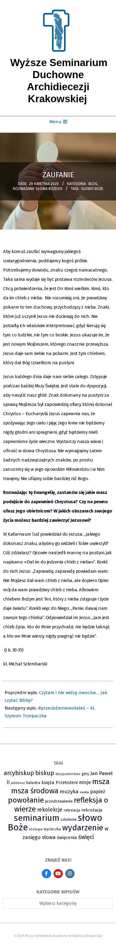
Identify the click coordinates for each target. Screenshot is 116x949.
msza (101, 781)
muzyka (69, 791)
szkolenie (69, 819)
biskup (44, 773)
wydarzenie (82, 828)
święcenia (67, 837)
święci (86, 837)
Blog (92, 184)
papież (97, 792)
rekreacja (72, 810)
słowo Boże (92, 189)
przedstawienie (59, 801)
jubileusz (18, 783)
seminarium (36, 818)
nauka (84, 792)
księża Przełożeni (59, 782)
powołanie (26, 800)
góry (85, 774)
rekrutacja (91, 810)
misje (85, 782)
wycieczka (52, 829)
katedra (33, 782)
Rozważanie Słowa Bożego (37, 189)
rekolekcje (49, 810)
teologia (35, 829)
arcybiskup (19, 773)
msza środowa (34, 790)
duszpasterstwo (67, 774)
